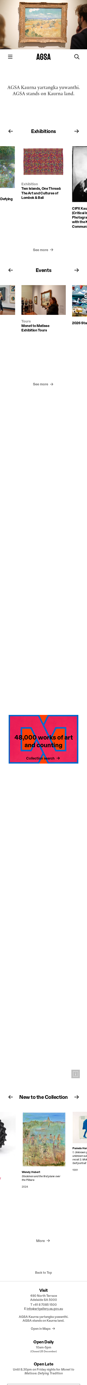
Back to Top (43, 1273)
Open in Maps (41, 1329)
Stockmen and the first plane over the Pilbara (40, 1177)
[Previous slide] (10, 131)
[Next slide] (76, 131)
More (41, 1241)
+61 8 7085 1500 (45, 1305)
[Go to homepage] (43, 57)
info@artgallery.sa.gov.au (45, 1309)
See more (41, 250)
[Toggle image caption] (75, 1074)
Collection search (41, 758)
